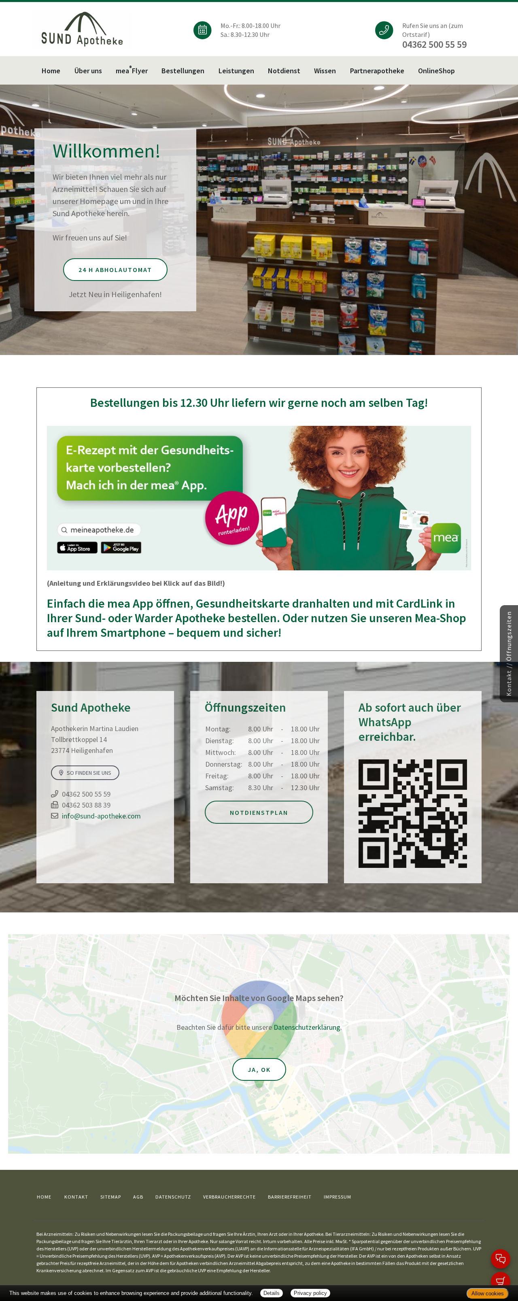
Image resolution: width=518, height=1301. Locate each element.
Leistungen (236, 70)
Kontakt (76, 1197)
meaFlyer (132, 69)
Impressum (337, 1197)
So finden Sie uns (88, 772)
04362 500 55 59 (86, 794)
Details (271, 1293)
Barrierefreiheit (290, 1197)
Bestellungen (182, 70)
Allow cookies (487, 1293)
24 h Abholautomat (115, 270)
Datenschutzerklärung (307, 1027)
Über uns (88, 70)
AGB (138, 1197)
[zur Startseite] (82, 28)
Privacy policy (310, 1293)
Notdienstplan (259, 812)
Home (51, 70)
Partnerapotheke (377, 70)
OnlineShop (436, 70)
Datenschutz (173, 1197)
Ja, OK (259, 1069)
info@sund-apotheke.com (101, 816)
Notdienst (284, 70)
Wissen (325, 70)
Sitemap (110, 1197)
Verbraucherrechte (229, 1197)
